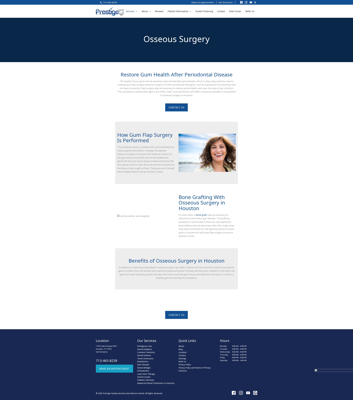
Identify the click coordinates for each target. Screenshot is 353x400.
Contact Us (176, 315)
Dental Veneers (144, 355)
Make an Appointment (114, 368)
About (145, 11)
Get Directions (225, 2)
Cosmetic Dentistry (146, 352)
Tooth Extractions (145, 358)
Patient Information (178, 11)
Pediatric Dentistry (145, 380)
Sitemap (182, 358)
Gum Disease (143, 364)
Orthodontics (143, 370)
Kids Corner (235, 11)
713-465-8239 (110, 2)
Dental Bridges (144, 367)
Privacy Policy (185, 364)
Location (183, 352)
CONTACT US (176, 107)
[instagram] (241, 393)
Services (130, 11)
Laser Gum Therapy (146, 374)
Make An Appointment (202, 2)
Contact (221, 11)
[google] (255, 393)
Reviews (159, 11)
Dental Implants (144, 349)
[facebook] (234, 393)
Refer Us (249, 11)
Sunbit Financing (204, 11)
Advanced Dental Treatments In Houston (155, 383)
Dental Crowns (144, 377)
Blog (181, 349)
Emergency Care (144, 346)
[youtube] (248, 393)
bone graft (201, 214)
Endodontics (142, 361)
